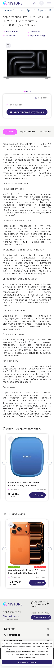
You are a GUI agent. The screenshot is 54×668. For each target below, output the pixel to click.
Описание (10, 132)
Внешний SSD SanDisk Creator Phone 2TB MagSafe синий (23, 484)
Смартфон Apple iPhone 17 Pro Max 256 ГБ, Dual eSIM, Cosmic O (26, 571)
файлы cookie (7, 646)
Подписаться (40, 617)
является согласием (13, 651)
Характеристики (27, 132)
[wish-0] (41, 3)
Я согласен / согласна (27, 662)
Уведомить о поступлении (29, 112)
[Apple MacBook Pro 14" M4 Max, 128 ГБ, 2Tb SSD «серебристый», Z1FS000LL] (27, 64)
